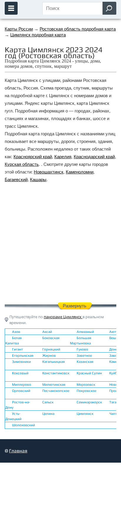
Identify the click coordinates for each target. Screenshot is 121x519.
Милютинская (53, 384)
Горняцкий (51, 349)
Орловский (21, 391)
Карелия (62, 156)
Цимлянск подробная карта (38, 34)
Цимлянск (85, 414)
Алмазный (85, 332)
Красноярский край (33, 156)
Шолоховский (23, 425)
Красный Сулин (89, 373)
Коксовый (20, 373)
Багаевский (16, 179)
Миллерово (21, 384)
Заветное (84, 355)
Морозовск (86, 384)
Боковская (51, 338)
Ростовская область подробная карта (78, 28)
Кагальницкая (53, 362)
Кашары (38, 179)
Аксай (47, 332)
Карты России (19, 28)
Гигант (17, 349)
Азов (16, 332)
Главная (18, 451)
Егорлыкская (22, 355)
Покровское (86, 391)
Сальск (47, 402)
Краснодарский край (94, 156)
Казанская (85, 362)
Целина (48, 414)
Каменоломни (79, 171)
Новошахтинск (48, 171)
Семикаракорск (89, 402)
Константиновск (55, 373)
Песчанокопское (55, 391)
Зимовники (21, 362)
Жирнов (49, 355)
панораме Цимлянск (63, 316)
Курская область (22, 164)
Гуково (82, 349)
